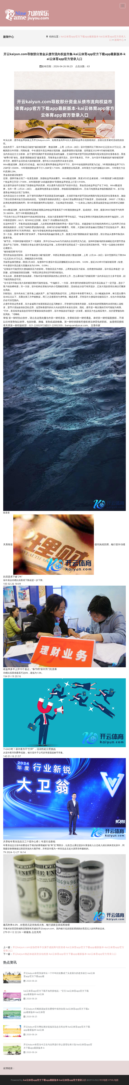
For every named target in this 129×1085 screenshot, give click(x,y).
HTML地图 (113, 1079)
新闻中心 (119, 39)
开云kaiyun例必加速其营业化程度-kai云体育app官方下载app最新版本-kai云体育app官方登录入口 (64, 953)
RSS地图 (103, 1079)
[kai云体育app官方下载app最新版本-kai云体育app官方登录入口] (26, 14)
